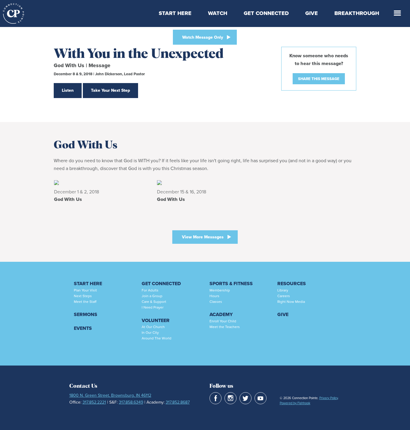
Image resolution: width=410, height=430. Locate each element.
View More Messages (203, 237)
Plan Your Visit (85, 290)
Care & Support (154, 301)
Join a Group (152, 296)
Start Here (175, 13)
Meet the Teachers (225, 327)
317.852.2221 (94, 402)
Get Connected (266, 13)
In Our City (150, 332)
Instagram (231, 398)
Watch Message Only (202, 37)
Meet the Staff (85, 301)
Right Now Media (291, 301)
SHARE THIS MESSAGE (318, 79)
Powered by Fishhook (295, 403)
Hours (214, 296)
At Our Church (153, 327)
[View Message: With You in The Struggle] (205, 182)
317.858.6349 (131, 402)
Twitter (246, 398)
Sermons (85, 314)
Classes (216, 301)
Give (311, 13)
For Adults (150, 290)
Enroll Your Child (223, 321)
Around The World (156, 338)
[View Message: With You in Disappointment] (102, 182)
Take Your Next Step (110, 90)
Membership (220, 290)
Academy (221, 314)
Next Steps (83, 296)
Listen (68, 90)
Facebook (216, 398)
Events (83, 328)
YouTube (261, 398)
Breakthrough (356, 13)
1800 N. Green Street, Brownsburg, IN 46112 (110, 395)
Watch (217, 13)
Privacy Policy (328, 398)
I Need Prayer (153, 307)
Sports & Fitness (231, 283)
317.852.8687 (178, 402)
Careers (283, 296)
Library (282, 290)
